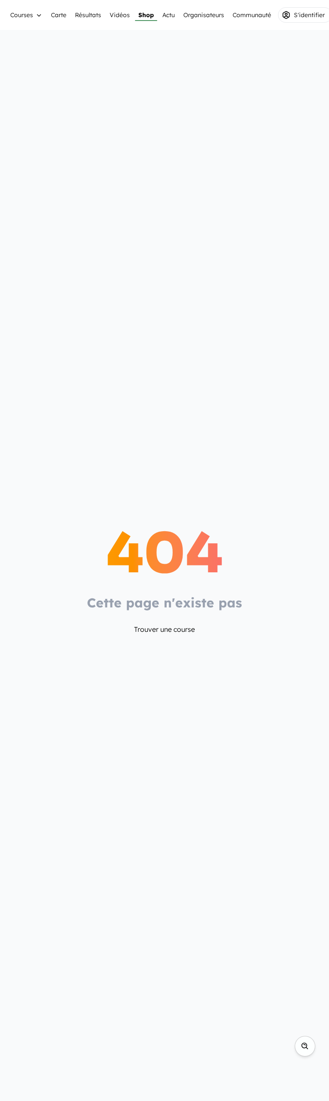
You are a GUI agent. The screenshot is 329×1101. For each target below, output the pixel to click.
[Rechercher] (305, 1046)
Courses (21, 15)
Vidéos (120, 15)
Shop (146, 15)
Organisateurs (203, 15)
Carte (58, 15)
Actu (168, 15)
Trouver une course (164, 629)
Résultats (88, 15)
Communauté (252, 15)
